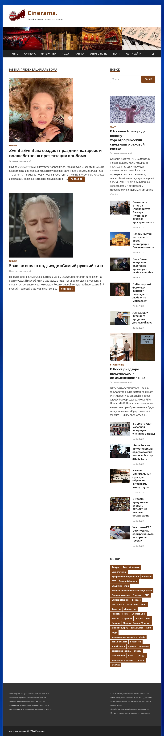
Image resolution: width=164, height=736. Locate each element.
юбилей (116, 664)
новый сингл (118, 646)
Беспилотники (119, 572)
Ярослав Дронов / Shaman (136, 623)
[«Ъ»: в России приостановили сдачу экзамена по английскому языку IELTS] (120, 456)
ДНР (147, 595)
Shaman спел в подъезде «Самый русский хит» (56, 265)
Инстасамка (118, 604)
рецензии (144, 646)
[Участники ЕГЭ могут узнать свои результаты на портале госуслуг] (120, 538)
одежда (132, 646)
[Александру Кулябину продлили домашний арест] (120, 323)
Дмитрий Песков (120, 599)
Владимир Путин (120, 586)
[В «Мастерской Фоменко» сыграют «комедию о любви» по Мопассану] (120, 295)
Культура (30, 53)
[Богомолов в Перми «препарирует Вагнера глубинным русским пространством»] (120, 213)
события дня (118, 655)
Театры (139, 618)
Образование (98, 53)
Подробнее (76, 179)
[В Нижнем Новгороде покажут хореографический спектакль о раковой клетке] (132, 123)
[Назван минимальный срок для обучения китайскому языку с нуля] (120, 481)
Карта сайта (133, 53)
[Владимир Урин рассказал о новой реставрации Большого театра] (120, 245)
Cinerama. (42, 13)
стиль (131, 655)
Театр (116, 53)
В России (147, 576)
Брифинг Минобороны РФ (125, 576)
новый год (135, 641)
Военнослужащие (121, 595)
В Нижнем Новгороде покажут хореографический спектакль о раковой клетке (127, 140)
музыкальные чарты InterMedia (128, 637)
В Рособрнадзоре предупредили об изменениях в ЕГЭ (127, 373)
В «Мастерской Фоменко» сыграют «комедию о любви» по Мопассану (141, 292)
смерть (137, 651)
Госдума (137, 595)
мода (114, 632)
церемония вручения (123, 660)
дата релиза (137, 627)
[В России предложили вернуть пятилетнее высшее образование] (120, 510)
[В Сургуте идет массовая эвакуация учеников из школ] (120, 434)
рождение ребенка (121, 651)
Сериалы (127, 618)
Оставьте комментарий (20, 161)
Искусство (132, 604)
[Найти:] (132, 79)
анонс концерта (120, 627)
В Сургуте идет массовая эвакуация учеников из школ (143, 428)
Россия (115, 618)
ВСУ (114, 581)
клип (148, 627)
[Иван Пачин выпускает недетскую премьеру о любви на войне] (120, 270)
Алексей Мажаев (131, 567)
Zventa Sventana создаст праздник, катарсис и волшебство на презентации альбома (55, 153)
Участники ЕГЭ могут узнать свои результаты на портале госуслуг (143, 534)
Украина (116, 623)
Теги (148, 618)
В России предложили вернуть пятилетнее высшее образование (140, 507)
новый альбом (119, 641)
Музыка (79, 53)
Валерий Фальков (128, 581)
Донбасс (136, 599)
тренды (141, 655)
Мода (65, 53)
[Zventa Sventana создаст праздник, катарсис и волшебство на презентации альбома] (57, 111)
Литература (48, 53)
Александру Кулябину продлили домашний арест (143, 317)
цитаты (140, 660)
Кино (15, 53)
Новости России (120, 613)
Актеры (115, 567)
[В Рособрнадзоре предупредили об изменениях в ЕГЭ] (132, 361)
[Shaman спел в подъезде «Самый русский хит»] (57, 226)
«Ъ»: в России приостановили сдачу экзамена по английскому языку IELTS (142, 452)
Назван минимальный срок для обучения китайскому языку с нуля (141, 479)
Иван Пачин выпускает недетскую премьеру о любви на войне (142, 266)
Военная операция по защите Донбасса (132, 590)
